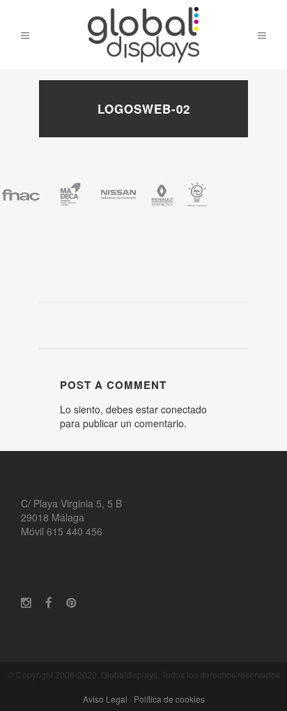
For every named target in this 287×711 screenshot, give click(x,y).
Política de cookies (169, 699)
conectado (184, 409)
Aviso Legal (105, 699)
